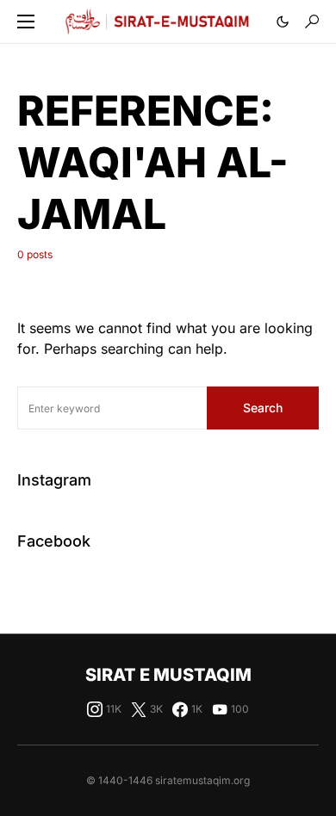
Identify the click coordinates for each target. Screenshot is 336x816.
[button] (25, 21)
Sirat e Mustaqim (168, 675)
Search (263, 407)
